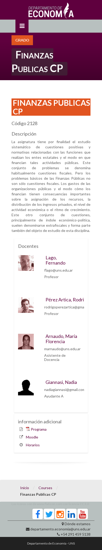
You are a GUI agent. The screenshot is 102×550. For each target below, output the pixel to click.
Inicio (24, 487)
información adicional (39, 421)
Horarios (33, 445)
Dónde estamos (77, 524)
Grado (22, 40)
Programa (39, 429)
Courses (45, 487)
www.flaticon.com (49, 504)
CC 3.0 (84, 504)
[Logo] (51, 11)
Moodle (32, 437)
